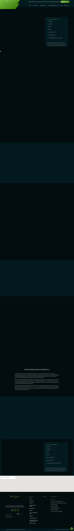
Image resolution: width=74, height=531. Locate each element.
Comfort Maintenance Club (53, 5)
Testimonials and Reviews (32, 506)
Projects (61, 5)
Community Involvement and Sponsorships (33, 521)
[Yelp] (18, 510)
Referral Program (32, 523)
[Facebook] (12, 510)
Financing (31, 515)
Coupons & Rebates (32, 518)
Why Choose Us (32, 508)
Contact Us (31, 500)
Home (30, 5)
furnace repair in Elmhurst (33, 386)
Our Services (35, 5)
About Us (31, 503)
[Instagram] (15, 510)
